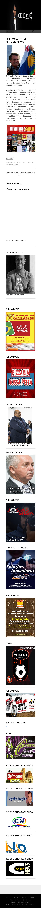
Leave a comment (14, 164)
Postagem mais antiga (28, 172)
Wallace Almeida (24, 902)
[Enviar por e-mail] (6, 159)
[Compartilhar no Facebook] (12, 159)
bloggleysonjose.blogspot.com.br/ (20, 904)
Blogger (28, 900)
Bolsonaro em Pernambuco (16, 41)
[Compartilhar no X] (10, 159)
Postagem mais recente (13, 172)
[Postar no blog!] (8, 159)
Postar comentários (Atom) (18, 240)
